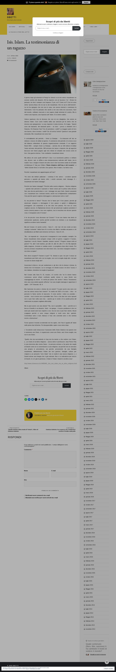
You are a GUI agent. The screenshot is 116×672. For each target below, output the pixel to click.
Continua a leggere (58, 32)
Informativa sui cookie (35, 668)
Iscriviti (76, 28)
